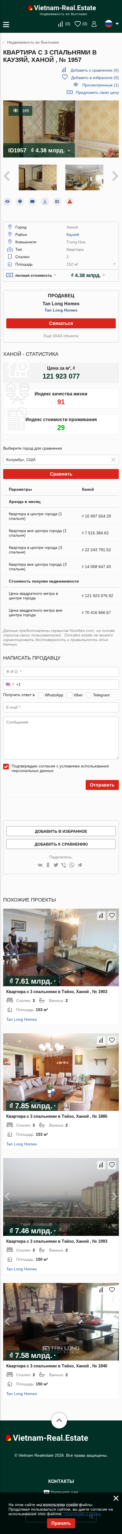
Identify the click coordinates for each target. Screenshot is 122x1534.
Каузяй (72, 234)
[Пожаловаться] (70, 201)
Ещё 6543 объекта (61, 336)
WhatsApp (54, 694)
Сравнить (61, 474)
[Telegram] (80, 865)
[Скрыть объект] (7, 201)
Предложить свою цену (97, 92)
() (67, 23)
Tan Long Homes (61, 310)
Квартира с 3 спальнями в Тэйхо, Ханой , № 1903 (56, 991)
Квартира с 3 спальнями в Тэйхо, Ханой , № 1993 (56, 1241)
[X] (56, 865)
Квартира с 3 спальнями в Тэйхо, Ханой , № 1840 (56, 1365)
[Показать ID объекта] (57, 201)
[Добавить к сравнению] (101, 915)
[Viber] (64, 865)
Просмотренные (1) (100, 85)
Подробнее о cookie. (83, 1513)
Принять (61, 1523)
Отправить (102, 785)
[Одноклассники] (48, 865)
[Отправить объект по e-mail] (32, 201)
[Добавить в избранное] (112, 915)
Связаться (61, 323)
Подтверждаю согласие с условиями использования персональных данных (60, 768)
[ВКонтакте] (40, 865)
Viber (78, 694)
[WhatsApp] (72, 865)
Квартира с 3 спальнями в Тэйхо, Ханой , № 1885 (56, 1116)
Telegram (101, 694)
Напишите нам (64, 1492)
